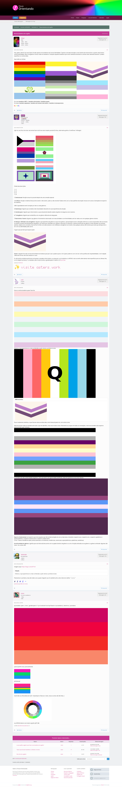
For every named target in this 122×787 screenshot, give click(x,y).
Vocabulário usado (68, 776)
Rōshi (102, 785)
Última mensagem (94, 745)
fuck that (63, 260)
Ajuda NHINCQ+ (80, 773)
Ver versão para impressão (20, 758)
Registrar (23, 17)
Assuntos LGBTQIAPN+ (25, 27)
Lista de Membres (92, 17)
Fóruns (52, 771)
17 (71, 749)
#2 (107, 127)
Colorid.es (15, 775)
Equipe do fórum (54, 777)
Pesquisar (83, 17)
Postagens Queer (81, 776)
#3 (107, 287)
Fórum (77, 17)
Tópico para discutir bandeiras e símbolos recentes (28, 749)
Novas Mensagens (18, 21)
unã (22, 280)
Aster (99, 745)
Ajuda (107, 17)
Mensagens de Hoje (30, 21)
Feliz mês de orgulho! (21, 754)
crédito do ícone (23, 584)
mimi (22, 593)
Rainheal (21, 262)
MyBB (19, 785)
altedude (24, 555)
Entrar (15, 17)
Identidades (34, 27)
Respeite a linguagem (69, 773)
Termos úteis (67, 774)
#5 (107, 602)
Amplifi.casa (79, 774)
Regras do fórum (97, 769)
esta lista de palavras (23, 725)
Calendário (101, 17)
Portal (72, 17)
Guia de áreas (97, 774)
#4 (107, 564)
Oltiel (22, 38)
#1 (107, 50)
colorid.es (16, 584)
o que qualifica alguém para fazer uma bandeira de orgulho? (30, 745)
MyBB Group (29, 785)
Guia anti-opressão (68, 777)
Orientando (16, 27)
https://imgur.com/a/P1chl (29, 567)
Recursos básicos (68, 771)
